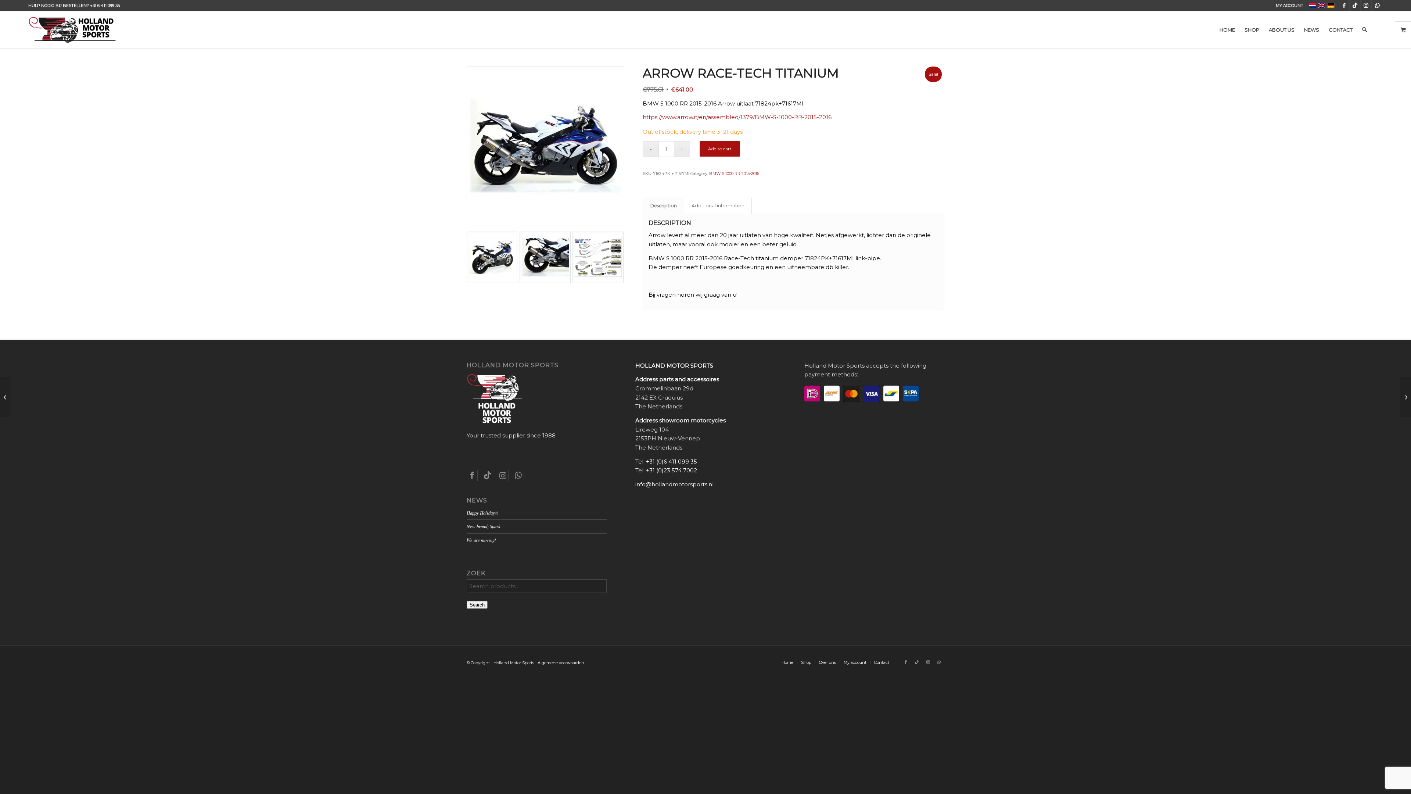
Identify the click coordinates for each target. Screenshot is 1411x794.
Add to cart (720, 148)
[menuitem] (1287, 5)
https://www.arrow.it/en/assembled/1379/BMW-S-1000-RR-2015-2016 (737, 117)
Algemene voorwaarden (561, 662)
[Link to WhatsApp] (1377, 5)
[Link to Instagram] (1366, 5)
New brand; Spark (483, 526)
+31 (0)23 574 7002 (671, 470)
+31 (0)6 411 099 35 (671, 461)
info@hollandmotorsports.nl (674, 484)
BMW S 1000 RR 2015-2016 (734, 173)
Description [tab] (663, 205)
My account (1289, 5)
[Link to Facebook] (1344, 5)
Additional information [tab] (718, 205)
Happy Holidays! (482, 512)
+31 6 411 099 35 (105, 5)
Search (477, 605)
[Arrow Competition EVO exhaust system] (5, 397)
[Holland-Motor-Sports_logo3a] (72, 29)
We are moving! (481, 540)
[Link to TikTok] (1355, 5)
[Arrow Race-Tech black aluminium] (1405, 397)
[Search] (1364, 29)
